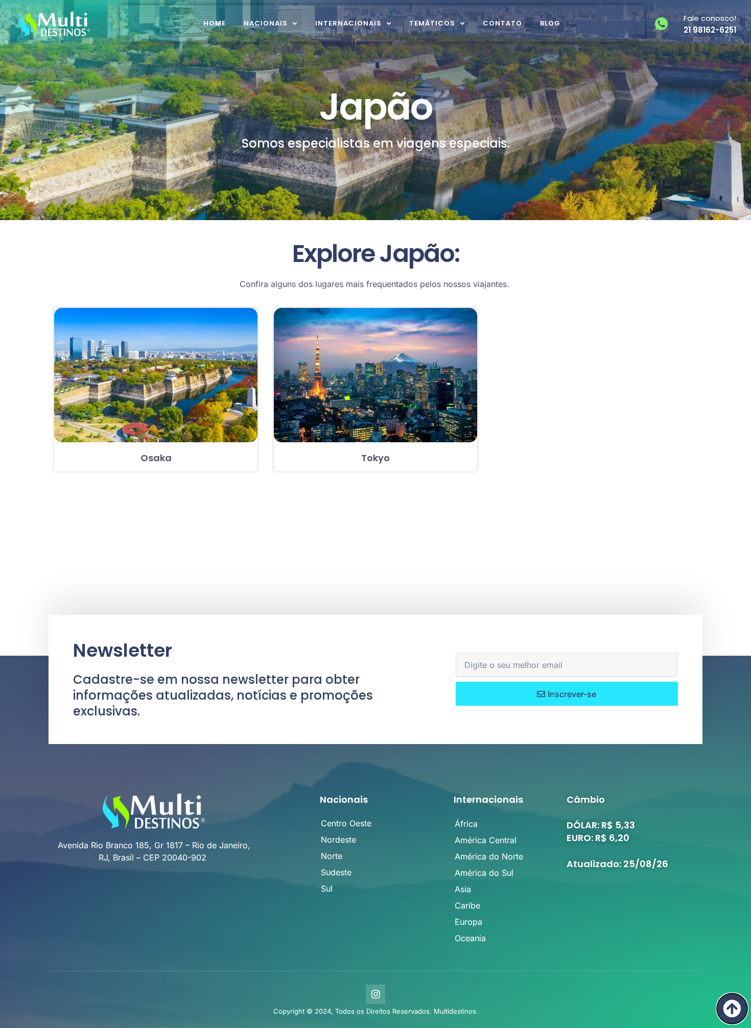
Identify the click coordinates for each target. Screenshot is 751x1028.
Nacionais (266, 23)
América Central (486, 840)
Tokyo (375, 457)
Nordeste (338, 839)
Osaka (156, 457)
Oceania (470, 938)
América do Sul (484, 873)
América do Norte (489, 856)
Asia (463, 889)
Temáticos (432, 23)
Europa (468, 922)
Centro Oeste (346, 823)
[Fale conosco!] (661, 23)
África (466, 824)
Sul (327, 888)
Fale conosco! (710, 18)
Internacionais (348, 23)
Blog (550, 23)
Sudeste (336, 872)
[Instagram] (375, 994)
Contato (502, 23)
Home (214, 23)
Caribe (467, 905)
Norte (331, 856)
